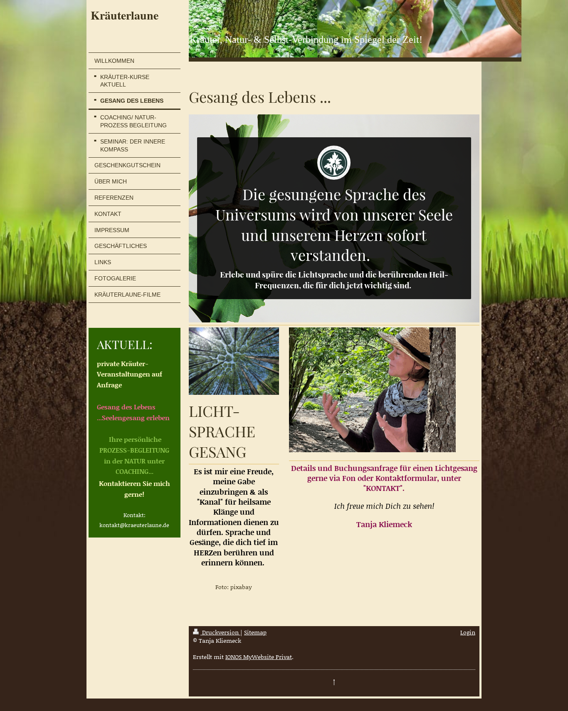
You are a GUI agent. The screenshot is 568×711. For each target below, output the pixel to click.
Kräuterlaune (124, 15)
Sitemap (255, 632)
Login (467, 632)
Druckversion (220, 632)
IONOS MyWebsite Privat (258, 656)
